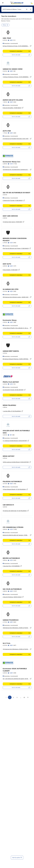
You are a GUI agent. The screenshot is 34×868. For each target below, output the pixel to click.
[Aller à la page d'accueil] (17, 2)
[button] (27, 9)
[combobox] (17, 9)
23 (24, 697)
